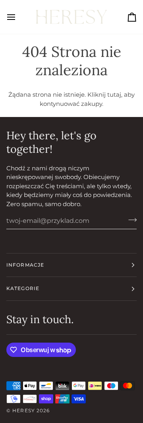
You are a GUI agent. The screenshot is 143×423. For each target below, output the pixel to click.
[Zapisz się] (130, 219)
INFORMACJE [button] (25, 265)
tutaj (114, 94)
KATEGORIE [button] (22, 288)
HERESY (23, 410)
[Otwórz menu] (18, 17)
